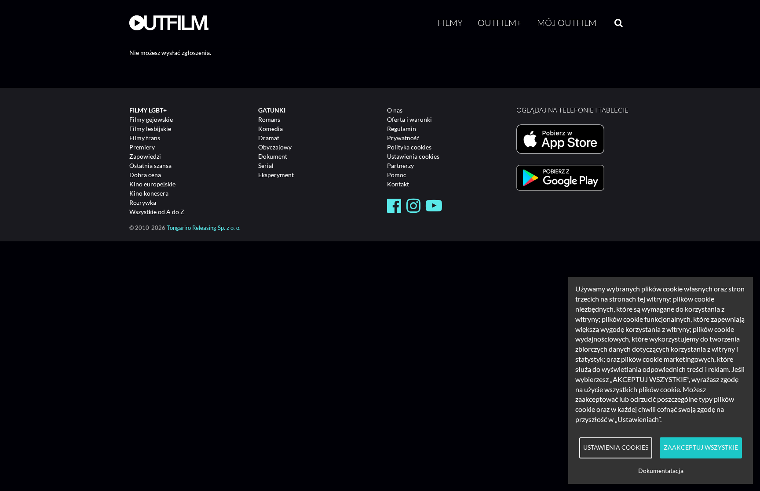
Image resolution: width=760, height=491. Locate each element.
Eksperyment (276, 174)
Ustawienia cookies (413, 156)
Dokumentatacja (660, 470)
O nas (394, 110)
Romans (269, 119)
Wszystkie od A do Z (156, 211)
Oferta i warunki (409, 119)
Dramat (268, 138)
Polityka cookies (409, 147)
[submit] (618, 22)
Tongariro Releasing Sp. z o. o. (204, 228)
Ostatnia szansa (150, 165)
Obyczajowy (275, 147)
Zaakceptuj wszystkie (701, 447)
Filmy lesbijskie (150, 128)
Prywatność (403, 138)
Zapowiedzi (145, 156)
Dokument (272, 156)
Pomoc (396, 174)
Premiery (142, 147)
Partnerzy (400, 165)
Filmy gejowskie (151, 119)
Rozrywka (142, 202)
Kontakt (398, 184)
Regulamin (401, 128)
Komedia (270, 128)
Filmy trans (144, 138)
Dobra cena (145, 174)
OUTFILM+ (500, 22)
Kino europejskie (152, 184)
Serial (266, 165)
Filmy (450, 22)
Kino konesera (148, 193)
